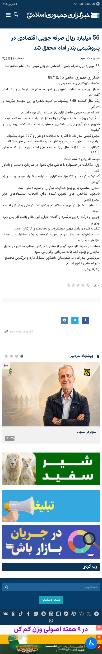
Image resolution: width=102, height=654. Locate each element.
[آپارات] (73, 614)
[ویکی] (6, 614)
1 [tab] (21, 356)
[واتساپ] (51, 621)
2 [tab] (16, 356)
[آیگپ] (58, 614)
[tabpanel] (51, 403)
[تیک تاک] (21, 614)
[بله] (66, 614)
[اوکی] (13, 614)
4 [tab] (6, 356)
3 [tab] (11, 356)
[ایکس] (89, 614)
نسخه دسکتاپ (51, 600)
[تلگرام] (96, 614)
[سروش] (43, 614)
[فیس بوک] (28, 614)
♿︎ (91, 643)
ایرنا (58, 15)
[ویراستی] (36, 614)
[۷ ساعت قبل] (51, 394)
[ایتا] (51, 614)
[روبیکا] (81, 614)
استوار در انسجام (87, 432)
